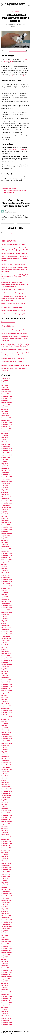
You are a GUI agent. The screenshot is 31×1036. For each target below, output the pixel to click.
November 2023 (6, 450)
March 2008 (5, 861)
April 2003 (4, 987)
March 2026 (5, 389)
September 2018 (6, 586)
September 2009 (6, 821)
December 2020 (6, 527)
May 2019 (4, 568)
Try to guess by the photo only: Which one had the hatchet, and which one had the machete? (15, 258)
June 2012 (4, 749)
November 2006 (6, 896)
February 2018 (6, 601)
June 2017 (4, 619)
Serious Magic (8, 61)
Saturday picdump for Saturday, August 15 (15, 365)
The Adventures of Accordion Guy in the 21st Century (15, 3)
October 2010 (5, 793)
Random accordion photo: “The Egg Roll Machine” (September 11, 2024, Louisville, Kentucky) (14, 277)
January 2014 (5, 708)
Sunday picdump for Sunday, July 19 (13, 310)
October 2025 (5, 400)
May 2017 (4, 621)
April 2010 (4, 806)
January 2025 (5, 420)
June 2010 (4, 802)
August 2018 (5, 588)
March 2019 (5, 573)
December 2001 (6, 1022)
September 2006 (6, 900)
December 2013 (6, 710)
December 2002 (6, 996)
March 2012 (5, 756)
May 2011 (4, 778)
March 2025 (5, 416)
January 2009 (5, 839)
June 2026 (4, 383)
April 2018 (4, 597)
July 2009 (4, 826)
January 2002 (5, 1020)
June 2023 (4, 461)
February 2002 (6, 1018)
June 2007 (4, 880)
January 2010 (5, 813)
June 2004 (4, 959)
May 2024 (4, 437)
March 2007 (5, 887)
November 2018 (6, 581)
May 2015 (4, 673)
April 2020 (4, 544)
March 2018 (5, 599)
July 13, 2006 (22, 24)
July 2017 (4, 616)
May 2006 (4, 909)
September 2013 (6, 717)
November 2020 (6, 529)
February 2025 (6, 418)
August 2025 (5, 405)
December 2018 (6, 579)
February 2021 (6, 522)
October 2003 (5, 974)
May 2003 (4, 985)
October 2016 (5, 636)
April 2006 (4, 911)
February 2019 (6, 575)
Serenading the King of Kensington (12, 289)
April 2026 (4, 387)
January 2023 (5, 472)
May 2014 (4, 699)
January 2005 (5, 944)
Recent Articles (8, 241)
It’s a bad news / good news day (11, 307)
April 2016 (4, 649)
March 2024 (5, 442)
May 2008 (4, 856)
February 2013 (6, 732)
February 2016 (6, 653)
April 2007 (4, 885)
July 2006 (4, 904)
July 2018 (4, 590)
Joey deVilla (12, 24)
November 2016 (6, 634)
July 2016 (4, 643)
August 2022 (5, 483)
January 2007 (5, 891)
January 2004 (5, 968)
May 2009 (4, 830)
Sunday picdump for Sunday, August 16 (14, 253)
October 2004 (6, 950)
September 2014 (6, 691)
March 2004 (5, 966)
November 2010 (6, 791)
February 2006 (6, 915)
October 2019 (5, 557)
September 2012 (6, 743)
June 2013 (4, 723)
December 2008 (6, 841)
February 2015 (6, 680)
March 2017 (5, 625)
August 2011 (5, 771)
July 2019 (4, 564)
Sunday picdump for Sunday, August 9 (14, 264)
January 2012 (5, 760)
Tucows (24, 59)
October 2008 (6, 845)
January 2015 (5, 682)
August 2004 (5, 955)
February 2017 (6, 627)
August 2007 (5, 876)
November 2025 (6, 398)
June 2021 (4, 514)
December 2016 (6, 632)
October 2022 (5, 479)
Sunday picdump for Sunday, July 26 (13, 304)
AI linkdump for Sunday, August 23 (12, 330)
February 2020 (6, 549)
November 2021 (6, 503)
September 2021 (6, 507)
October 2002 (5, 1000)
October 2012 (5, 741)
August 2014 (5, 693)
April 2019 (4, 571)
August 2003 (5, 979)
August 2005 (5, 928)
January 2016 (5, 656)
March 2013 (5, 730)
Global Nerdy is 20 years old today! (12, 358)
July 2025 (4, 407)
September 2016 (6, 638)
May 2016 (4, 647)
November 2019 (6, 555)
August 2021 (5, 509)
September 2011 (6, 769)
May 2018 (4, 595)
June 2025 (4, 409)
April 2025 (4, 413)
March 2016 (5, 651)
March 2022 (5, 494)
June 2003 (4, 983)
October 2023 (5, 453)
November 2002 (6, 998)
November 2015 (6, 660)
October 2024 (5, 426)
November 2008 (6, 843)
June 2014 (4, 697)
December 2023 (6, 448)
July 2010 (4, 800)
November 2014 (6, 686)
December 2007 (6, 867)
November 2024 (6, 424)
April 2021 (4, 518)
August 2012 (5, 745)
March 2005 (5, 939)
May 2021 (4, 516)
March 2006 (5, 913)
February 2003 (6, 992)
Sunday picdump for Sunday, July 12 (13, 314)
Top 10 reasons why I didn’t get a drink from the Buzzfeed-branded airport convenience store (14, 298)
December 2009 (6, 815)
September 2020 (6, 533)
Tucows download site (19, 76)
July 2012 (4, 747)
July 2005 (4, 931)
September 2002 (6, 1003)
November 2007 (6, 869)
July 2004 (4, 957)
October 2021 (5, 505)
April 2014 (4, 701)
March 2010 (5, 808)
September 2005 (6, 926)
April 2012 (4, 754)
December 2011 (6, 763)
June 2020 (4, 540)
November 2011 (6, 765)
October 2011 (5, 767)
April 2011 (4, 780)
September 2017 (6, 612)
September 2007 (6, 874)
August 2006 (5, 902)
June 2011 (4, 776)
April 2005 (4, 937)
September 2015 (6, 664)
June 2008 (4, 854)
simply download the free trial (17, 149)
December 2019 (6, 553)
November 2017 (6, 608)
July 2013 (4, 721)
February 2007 (6, 889)
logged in (13, 233)
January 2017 (5, 629)
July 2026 (4, 381)
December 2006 (6, 894)
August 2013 (5, 719)
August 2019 (5, 562)
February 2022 (6, 496)
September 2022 (6, 481)
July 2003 (4, 981)
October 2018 (5, 584)
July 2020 (4, 538)
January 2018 (5, 603)
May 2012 (4, 752)
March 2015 (5, 677)
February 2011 (5, 784)
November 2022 (6, 477)
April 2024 (4, 440)
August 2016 (5, 640)
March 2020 (5, 546)
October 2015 (5, 662)
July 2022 (4, 485)
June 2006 (4, 907)
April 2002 (4, 1014)
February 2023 (6, 470)
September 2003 (6, 976)
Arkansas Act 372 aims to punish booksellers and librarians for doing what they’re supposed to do (14, 284)
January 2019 (5, 577)
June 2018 (4, 592)
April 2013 (4, 728)
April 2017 (4, 623)
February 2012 (6, 758)
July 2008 (4, 852)
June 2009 (4, 828)
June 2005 (4, 933)
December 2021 (6, 501)
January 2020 (5, 551)
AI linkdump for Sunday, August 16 (12, 362)
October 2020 (5, 531)
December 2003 (6, 970)
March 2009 (5, 835)
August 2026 (5, 378)
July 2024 (4, 433)
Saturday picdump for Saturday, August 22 (15, 333)
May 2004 (4, 961)
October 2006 (5, 898)
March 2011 (5, 782)
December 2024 (6, 422)
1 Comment (16, 27)
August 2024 (5, 431)
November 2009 (6, 817)
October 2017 (5, 610)
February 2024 (6, 444)
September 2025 (6, 402)
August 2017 (5, 614)
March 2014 (5, 704)
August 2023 (5, 457)
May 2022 (4, 490)
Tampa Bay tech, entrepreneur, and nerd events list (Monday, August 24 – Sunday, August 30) (14, 338)
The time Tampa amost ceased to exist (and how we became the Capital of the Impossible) (14, 269)
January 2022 (5, 498)
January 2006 (5, 918)
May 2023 (4, 464)
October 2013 (5, 715)
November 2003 (6, 972)
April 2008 (4, 859)
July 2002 (4, 1007)
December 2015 (6, 658)
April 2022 (4, 492)
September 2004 (6, 952)
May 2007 (4, 883)
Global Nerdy (7, 326)
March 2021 (5, 520)
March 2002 (5, 1016)
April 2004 (4, 963)
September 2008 (6, 848)
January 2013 (5, 734)
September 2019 (6, 560)
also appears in (17, 51)
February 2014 (6, 706)
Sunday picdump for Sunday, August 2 (14, 293)
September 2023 (6, 455)
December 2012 (6, 736)
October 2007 (5, 872)
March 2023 (5, 468)
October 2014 (5, 688)
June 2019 (4, 566)
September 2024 (6, 429)
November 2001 (6, 1024)
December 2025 (6, 396)
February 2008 (6, 863)
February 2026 (6, 392)
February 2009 (6, 837)
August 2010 (5, 797)
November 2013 (6, 712)
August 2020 (5, 536)
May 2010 (4, 804)
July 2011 (4, 773)
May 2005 (4, 935)
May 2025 (4, 411)
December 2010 (6, 789)
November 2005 (6, 922)
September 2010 (6, 795)
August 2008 (5, 850)
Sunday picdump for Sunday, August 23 (14, 244)
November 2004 (6, 948)
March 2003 (5, 990)
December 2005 (6, 920)
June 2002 (4, 1009)
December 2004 (6, 946)
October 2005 (5, 924)
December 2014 (6, 684)
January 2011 (5, 787)
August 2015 (5, 667)
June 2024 (4, 435)
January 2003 (5, 994)
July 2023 (4, 459)
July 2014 (4, 695)
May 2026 (4, 385)
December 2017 (6, 605)
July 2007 (4, 878)
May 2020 (4, 542)
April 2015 (4, 675)
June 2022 (4, 488)
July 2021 (4, 512)
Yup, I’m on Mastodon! (8, 322)
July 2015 (4, 669)
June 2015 (4, 671)
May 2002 (4, 1011)
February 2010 (6, 811)
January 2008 (5, 865)
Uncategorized (15, 11)
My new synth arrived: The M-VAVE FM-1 (14, 349)
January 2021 (5, 525)
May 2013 (4, 725)
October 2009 (5, 819)
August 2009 (5, 824)
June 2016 (4, 645)
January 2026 (5, 394)
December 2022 (6, 474)
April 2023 (4, 466)
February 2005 (6, 942)
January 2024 (5, 446)
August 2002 (5, 1005)
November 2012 (6, 739)
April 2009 (4, 832)
